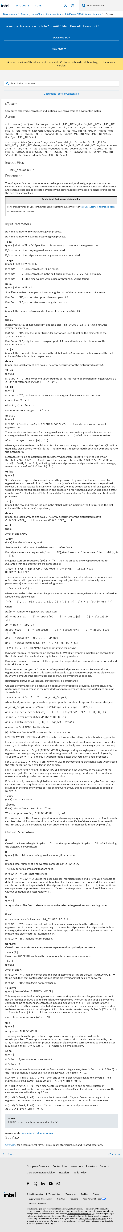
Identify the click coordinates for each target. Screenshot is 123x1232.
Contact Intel (60, 1166)
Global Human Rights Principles (92, 1218)
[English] (72, 5)
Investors (91, 1166)
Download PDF (61, 37)
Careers (104, 1166)
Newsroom (77, 1166)
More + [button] (39, 5)
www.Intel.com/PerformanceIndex (98, 206)
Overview (10, 1145)
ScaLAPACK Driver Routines (37, 1133)
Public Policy (79, 1172)
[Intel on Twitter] (35, 1184)
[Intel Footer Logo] (10, 1194)
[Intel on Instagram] (58, 1184)
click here (87, 62)
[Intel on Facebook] (28, 1184)
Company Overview (38, 1166)
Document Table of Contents (60, 93)
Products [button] (22, 5)
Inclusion (64, 1172)
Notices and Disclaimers (37, 1216)
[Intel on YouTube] (50, 1184)
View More (57, 48)
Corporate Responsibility (41, 1172)
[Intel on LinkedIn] (43, 1184)
